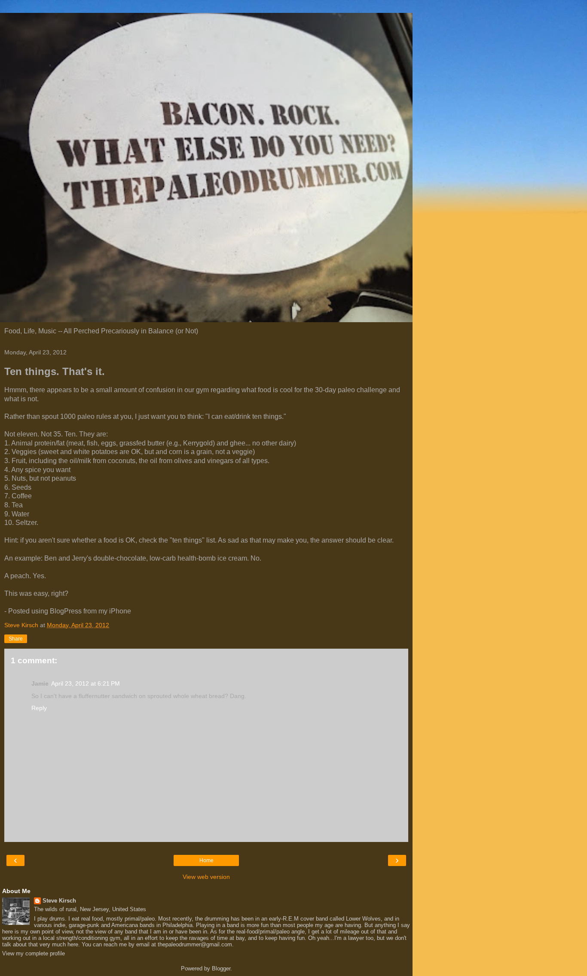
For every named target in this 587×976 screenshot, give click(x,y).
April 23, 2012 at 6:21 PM (85, 683)
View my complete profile (33, 953)
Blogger (221, 968)
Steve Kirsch (59, 900)
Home (206, 860)
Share (16, 639)
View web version (206, 876)
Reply (39, 708)
